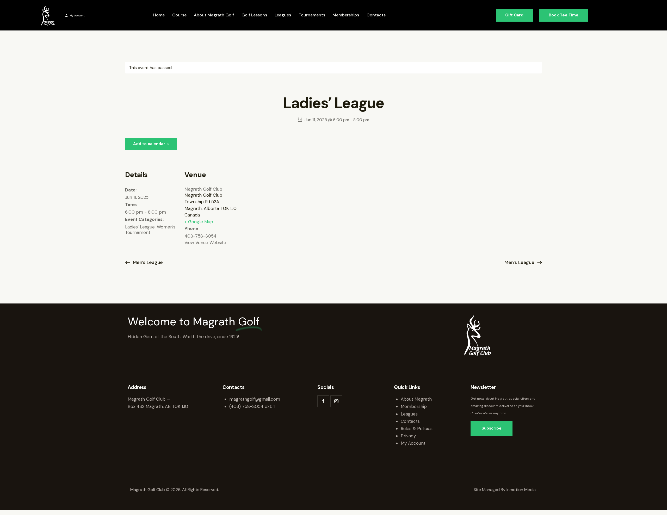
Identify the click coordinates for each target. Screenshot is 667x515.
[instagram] (336, 401)
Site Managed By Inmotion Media (505, 489)
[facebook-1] (323, 401)
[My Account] (66, 15)
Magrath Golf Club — (149, 399)
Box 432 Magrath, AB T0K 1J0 (158, 406)
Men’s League (147, 262)
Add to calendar (149, 143)
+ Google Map (198, 222)
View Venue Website (205, 242)
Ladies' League (140, 227)
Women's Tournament (150, 229)
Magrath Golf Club (203, 189)
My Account (77, 15)
